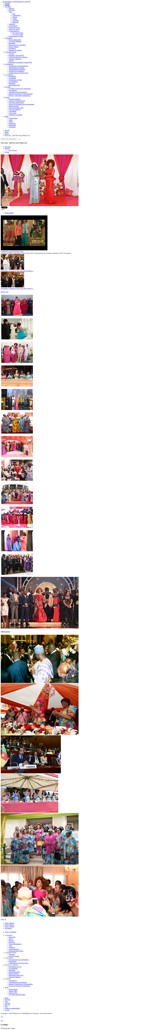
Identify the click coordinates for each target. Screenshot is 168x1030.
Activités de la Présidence (16, 71)
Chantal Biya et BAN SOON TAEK (12, 251)
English (7, 5)
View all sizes (13, 150)
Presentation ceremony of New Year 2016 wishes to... (17, 271)
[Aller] (19, 139)
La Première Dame (10, 52)
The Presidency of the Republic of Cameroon (17, 1)
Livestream (12, 127)
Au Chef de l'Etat (17, 34)
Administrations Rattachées (17, 69)
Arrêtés (14, 19)
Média (7, 116)
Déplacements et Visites (16, 36)
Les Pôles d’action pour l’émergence (20, 88)
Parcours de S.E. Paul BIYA (17, 45)
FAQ (6, 1006)
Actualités (8, 6)
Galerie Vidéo (13, 991)
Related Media (9, 213)
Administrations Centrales (16, 68)
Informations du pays (15, 966)
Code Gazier (12, 113)
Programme (12, 48)
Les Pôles (8, 87)
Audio (10, 120)
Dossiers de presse (14, 27)
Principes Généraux (15, 99)
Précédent (8, 147)
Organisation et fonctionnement (18, 66)
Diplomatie (12, 83)
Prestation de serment (15, 50)
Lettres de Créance (14, 29)
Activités (11, 54)
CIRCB (11, 61)
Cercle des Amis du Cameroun (18, 57)
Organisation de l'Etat (15, 80)
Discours (11, 8)
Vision (11, 939)
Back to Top (4, 292)
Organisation (12, 961)
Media (7, 132)
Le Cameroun (9, 74)
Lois (13, 13)
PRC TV (7, 1005)
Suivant (7, 152)
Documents (12, 123)
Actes (10, 12)
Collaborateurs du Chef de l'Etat (18, 73)
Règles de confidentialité (12, 1008)
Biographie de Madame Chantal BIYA (20, 62)
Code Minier (12, 111)
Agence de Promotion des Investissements (21, 104)
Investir (7, 97)
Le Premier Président (15, 41)
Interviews (12, 10)
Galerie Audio (13, 993)
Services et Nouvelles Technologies (19, 95)
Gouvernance (13, 90)
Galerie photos (13, 118)
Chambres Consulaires (15, 115)
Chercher (7, 999)
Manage (7, 148)
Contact (7, 1010)
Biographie (12, 43)
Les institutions (13, 81)
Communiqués (13, 26)
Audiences (12, 24)
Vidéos (11, 122)
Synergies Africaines (15, 59)
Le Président (8, 38)
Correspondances (14, 31)
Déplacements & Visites (16, 951)
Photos (7, 134)
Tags (6, 1001)
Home (6, 998)
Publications (12, 125)
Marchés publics (14, 106)
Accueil (7, 130)
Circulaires (15, 20)
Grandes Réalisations (15, 944)
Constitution (12, 78)
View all (3, 919)
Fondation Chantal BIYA (16, 55)
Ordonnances (16, 15)
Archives (7, 1003)
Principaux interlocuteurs (16, 102)
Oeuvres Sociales (14, 956)
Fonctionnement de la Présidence (19, 960)
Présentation (12, 76)
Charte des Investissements (17, 101)
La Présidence (9, 64)
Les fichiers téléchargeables (17, 994)
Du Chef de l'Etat (17, 33)
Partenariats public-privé (16, 108)
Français (7, 3)
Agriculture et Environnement (18, 92)
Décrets (14, 17)
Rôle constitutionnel (15, 40)
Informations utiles (14, 85)
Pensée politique (14, 47)
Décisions (15, 22)
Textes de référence (14, 109)
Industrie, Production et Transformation (21, 94)
